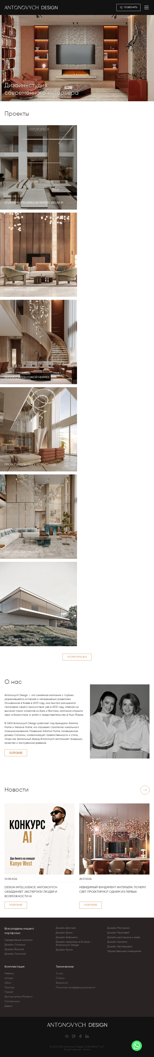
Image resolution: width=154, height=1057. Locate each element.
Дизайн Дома (64, 932)
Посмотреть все (77, 657)
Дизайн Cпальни (15, 944)
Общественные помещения (124, 951)
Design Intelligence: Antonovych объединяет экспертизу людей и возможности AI (31, 892)
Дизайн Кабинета (67, 937)
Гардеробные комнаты (18, 940)
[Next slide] (144, 789)
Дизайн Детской (66, 928)
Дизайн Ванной (14, 949)
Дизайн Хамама (117, 942)
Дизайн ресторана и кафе (123, 937)
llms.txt (86, 1050)
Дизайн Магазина (118, 928)
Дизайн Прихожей (118, 932)
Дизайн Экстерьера (119, 946)
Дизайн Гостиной (15, 954)
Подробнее (15, 753)
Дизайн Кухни (64, 949)
